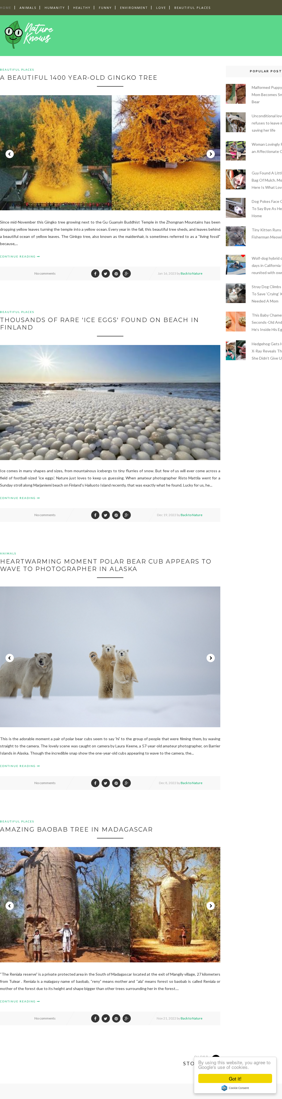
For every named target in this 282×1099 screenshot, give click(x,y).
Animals (28, 8)
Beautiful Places (192, 8)
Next (211, 154)
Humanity (55, 8)
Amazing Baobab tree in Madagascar (76, 829)
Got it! (235, 1078)
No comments (45, 273)
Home (5, 8)
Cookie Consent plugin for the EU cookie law (235, 1088)
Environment (134, 8)
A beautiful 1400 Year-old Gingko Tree (79, 77)
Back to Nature (191, 273)
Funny (105, 8)
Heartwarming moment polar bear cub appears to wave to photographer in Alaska (106, 565)
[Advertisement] (165, 34)
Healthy (82, 8)
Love (161, 8)
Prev (10, 154)
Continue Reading (18, 256)
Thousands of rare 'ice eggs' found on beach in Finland (99, 323)
